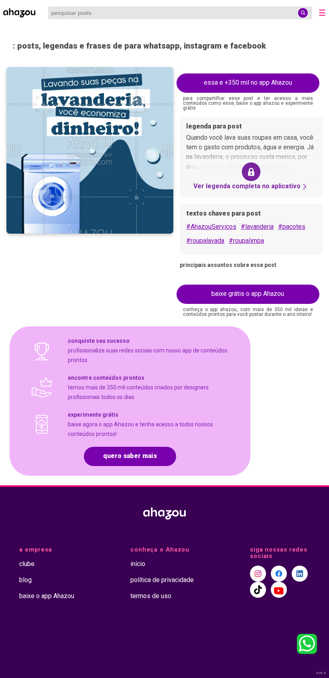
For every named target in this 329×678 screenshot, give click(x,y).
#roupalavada (205, 240)
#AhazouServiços (211, 226)
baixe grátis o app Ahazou (247, 293)
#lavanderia (257, 226)
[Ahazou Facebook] (279, 574)
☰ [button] (322, 13)
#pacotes (291, 226)
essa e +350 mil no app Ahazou (248, 82)
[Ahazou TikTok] (258, 590)
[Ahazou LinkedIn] (300, 574)
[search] (303, 13)
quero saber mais (130, 456)
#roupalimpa (246, 240)
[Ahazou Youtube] (279, 590)
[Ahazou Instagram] (258, 574)
